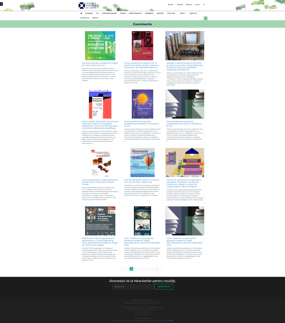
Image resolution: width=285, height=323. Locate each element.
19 (157, 269)
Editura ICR (85, 18)
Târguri (123, 13)
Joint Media (170, 321)
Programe (89, 13)
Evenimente (149, 13)
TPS (97, 13)
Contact (197, 4)
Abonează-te (163, 287)
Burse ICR (193, 13)
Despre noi (189, 4)
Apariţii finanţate (135, 13)
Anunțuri (160, 13)
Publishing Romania (109, 13)
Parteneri (180, 4)
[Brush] (1, 4)
